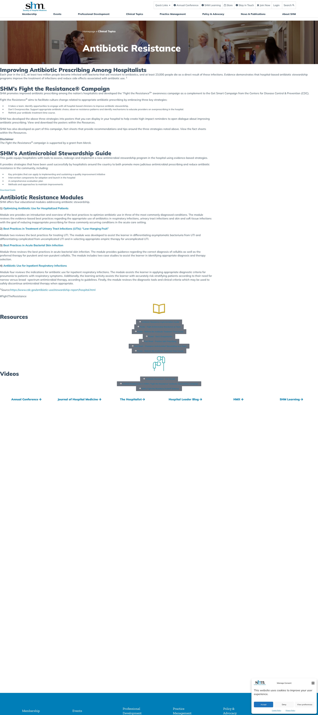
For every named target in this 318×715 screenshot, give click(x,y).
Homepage (89, 31)
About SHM (289, 14)
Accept (263, 704)
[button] (313, 683)
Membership (29, 14)
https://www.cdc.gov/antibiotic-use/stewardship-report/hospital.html (53, 289)
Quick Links (162, 5)
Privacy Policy (290, 710)
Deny (284, 704)
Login (276, 5)
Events (57, 14)
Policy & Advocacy (213, 14)
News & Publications (253, 14)
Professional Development (93, 14)
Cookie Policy (276, 710)
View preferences (304, 704)
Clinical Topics (134, 14)
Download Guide (8, 190)
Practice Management (173, 14)
